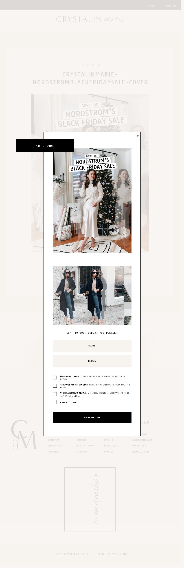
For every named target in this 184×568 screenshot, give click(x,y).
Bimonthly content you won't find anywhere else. (94, 394)
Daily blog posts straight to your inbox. (92, 378)
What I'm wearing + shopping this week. (95, 386)
